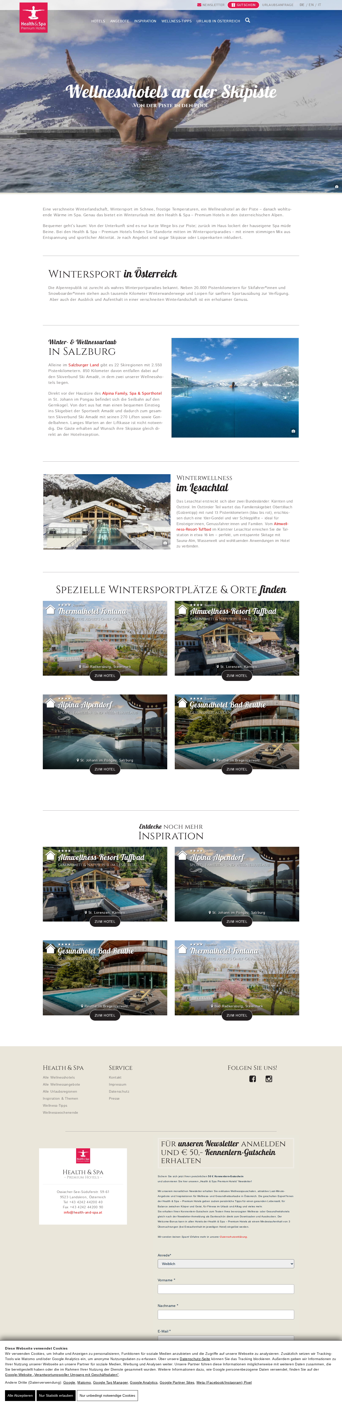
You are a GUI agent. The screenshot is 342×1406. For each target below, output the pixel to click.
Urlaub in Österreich (218, 21)
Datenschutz (119, 1091)
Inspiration (145, 21)
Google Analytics (143, 1382)
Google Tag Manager (110, 1382)
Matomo (84, 1382)
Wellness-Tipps (176, 21)
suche (248, 20)
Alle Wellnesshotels (59, 1077)
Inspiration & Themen (60, 1098)
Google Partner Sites (177, 1382)
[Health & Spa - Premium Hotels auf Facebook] (253, 1079)
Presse (114, 1098)
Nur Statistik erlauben (56, 1395)
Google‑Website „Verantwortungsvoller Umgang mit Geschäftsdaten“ (62, 1375)
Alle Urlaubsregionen (60, 1091)
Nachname (167, 1306)
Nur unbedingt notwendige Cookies (107, 1395)
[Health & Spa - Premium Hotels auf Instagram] (269, 1079)
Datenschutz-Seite (195, 1359)
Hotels (98, 21)
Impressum (117, 1084)
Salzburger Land (83, 365)
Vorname (165, 1280)
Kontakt (115, 1077)
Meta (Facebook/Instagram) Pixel (224, 1382)
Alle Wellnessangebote (61, 1084)
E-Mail (163, 1331)
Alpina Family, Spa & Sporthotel (132, 393)
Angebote (119, 21)
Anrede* (164, 1255)
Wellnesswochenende (60, 1112)
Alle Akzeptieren (20, 1395)
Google (69, 1382)
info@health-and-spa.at (83, 1212)
